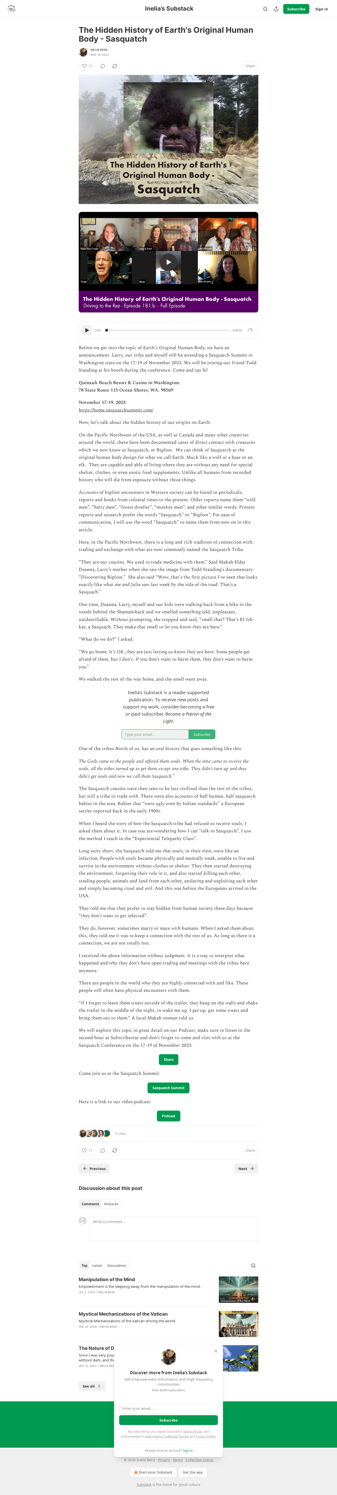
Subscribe (296, 8)
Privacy (164, 1460)
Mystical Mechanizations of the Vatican (123, 1314)
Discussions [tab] (116, 1265)
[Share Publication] (276, 9)
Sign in (321, 8)
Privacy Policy (206, 1436)
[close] (216, 1351)
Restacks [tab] (111, 1204)
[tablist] (100, 1204)
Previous (98, 1168)
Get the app (193, 1472)
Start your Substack (155, 1472)
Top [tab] (84, 1265)
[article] (168, 1289)
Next (242, 1168)
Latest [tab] (97, 1265)
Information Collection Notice (167, 1436)
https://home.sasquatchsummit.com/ (116, 410)
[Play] (87, 330)
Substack (144, 1484)
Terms (178, 1460)
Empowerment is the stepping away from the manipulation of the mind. (140, 1286)
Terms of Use (192, 1431)
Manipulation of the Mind (107, 1279)
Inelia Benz (99, 50)
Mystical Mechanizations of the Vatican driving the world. (127, 1320)
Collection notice (199, 1460)
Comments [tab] (90, 1204)
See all (89, 1386)
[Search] (265, 9)
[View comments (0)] (103, 66)
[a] (168, 262)
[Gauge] (250, 330)
